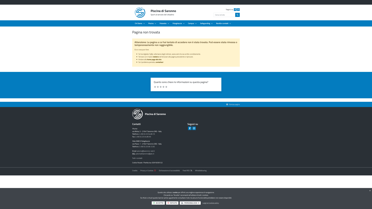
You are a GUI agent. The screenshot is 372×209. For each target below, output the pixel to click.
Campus (191, 23)
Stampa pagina (234, 104)
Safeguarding (205, 23)
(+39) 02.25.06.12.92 (147, 146)
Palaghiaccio (177, 23)
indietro (156, 56)
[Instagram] (194, 128)
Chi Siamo (138, 23)
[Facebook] (190, 128)
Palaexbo (163, 23)
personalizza (192, 203)
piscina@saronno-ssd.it (146, 151)
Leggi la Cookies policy (211, 203)
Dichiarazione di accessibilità (169, 170)
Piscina (151, 23)
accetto (160, 203)
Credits (134, 170)
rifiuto (174, 203)
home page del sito (154, 59)
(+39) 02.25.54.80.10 (147, 134)
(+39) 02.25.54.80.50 (143, 136)
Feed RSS (186, 170)
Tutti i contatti (137, 158)
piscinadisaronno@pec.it (145, 153)
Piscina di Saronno (155, 114)
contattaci (159, 62)
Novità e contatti (222, 23)
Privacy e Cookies (146, 170)
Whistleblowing (200, 170)
